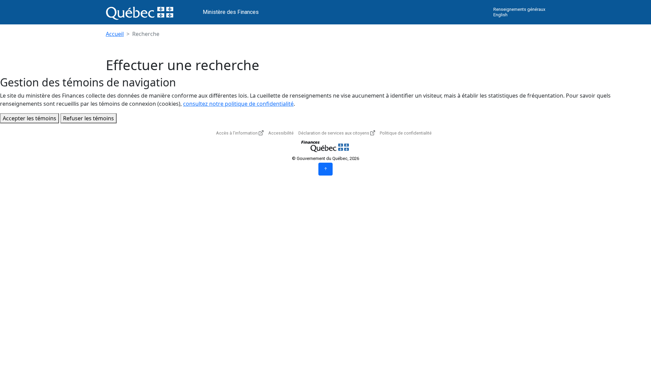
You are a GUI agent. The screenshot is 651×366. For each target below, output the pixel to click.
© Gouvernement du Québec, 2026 (325, 158)
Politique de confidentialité (406, 133)
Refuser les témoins (88, 118)
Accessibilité (281, 133)
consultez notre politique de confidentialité (238, 103)
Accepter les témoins (29, 118)
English (500, 14)
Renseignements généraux (519, 9)
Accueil (115, 34)
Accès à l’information (237, 133)
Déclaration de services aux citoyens (333, 133)
